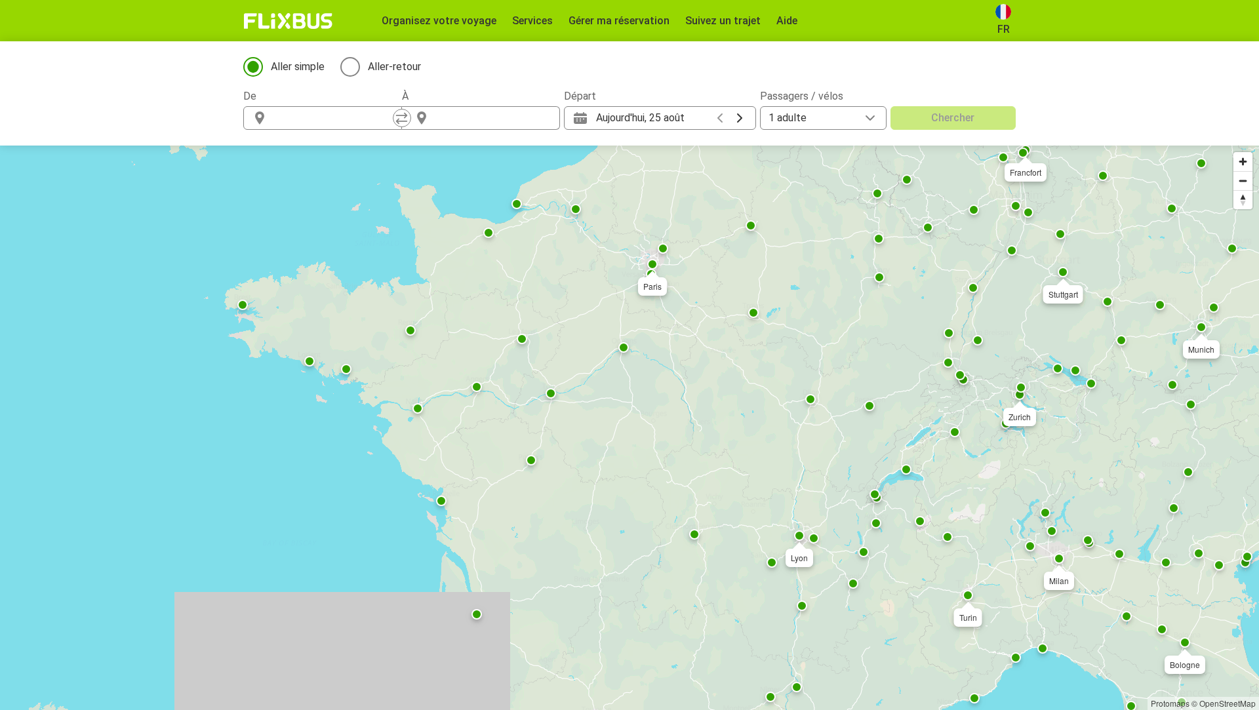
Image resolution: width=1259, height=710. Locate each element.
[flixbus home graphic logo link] (288, 21)
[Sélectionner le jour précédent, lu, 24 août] (720, 118)
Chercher (952, 117)
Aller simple (298, 66)
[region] (629, 428)
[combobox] (334, 118)
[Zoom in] (1242, 161)
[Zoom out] (1242, 180)
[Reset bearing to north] (1242, 199)
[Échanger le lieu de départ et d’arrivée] (402, 118)
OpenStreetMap (1227, 703)
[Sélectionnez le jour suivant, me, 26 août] (740, 118)
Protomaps (1170, 703)
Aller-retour (394, 66)
